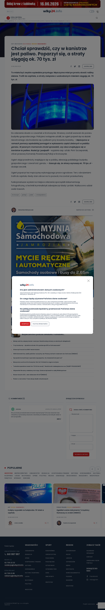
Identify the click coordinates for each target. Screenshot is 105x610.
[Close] (88, 281)
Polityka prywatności (40, 324)
